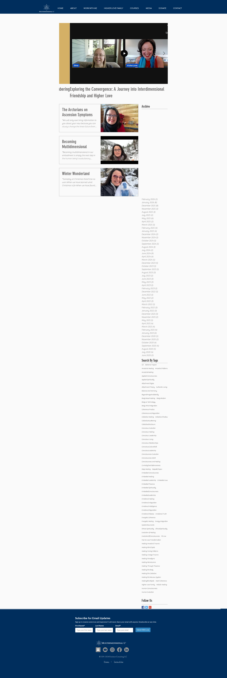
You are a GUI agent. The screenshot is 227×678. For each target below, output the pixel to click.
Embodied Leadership (149, 480)
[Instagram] (112, 649)
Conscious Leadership (149, 436)
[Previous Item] (63, 53)
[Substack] (98, 649)
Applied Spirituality (148, 380)
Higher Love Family (148, 585)
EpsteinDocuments (148, 525)
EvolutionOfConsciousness (151, 536)
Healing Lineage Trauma (150, 555)
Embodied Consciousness (150, 473)
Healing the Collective (149, 573)
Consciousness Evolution (150, 454)
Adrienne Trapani (151, 365)
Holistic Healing (161, 585)
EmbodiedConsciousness (150, 491)
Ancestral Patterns (161, 368)
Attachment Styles (148, 383)
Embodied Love (162, 480)
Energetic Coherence (148, 518)
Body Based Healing (148, 398)
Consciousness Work (149, 458)
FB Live (163, 536)
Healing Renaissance (149, 562)
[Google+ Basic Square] (150, 607)
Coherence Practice (148, 409)
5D (143, 365)
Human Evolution (148, 592)
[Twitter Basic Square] (146, 607)
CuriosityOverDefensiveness (151, 465)
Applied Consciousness (149, 376)
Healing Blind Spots (148, 547)
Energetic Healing (148, 521)
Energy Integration (161, 521)
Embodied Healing (148, 477)
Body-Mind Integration (149, 406)
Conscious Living (147, 439)
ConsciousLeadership (149, 451)
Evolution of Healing (148, 533)
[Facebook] (119, 649)
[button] (90, 8)
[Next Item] (164, 53)
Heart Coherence (161, 581)
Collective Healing (148, 417)
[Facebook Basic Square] (143, 607)
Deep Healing (146, 469)
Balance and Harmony (149, 391)
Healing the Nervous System (151, 577)
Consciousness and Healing (151, 462)
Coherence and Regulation (150, 413)
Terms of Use (118, 662)
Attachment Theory (148, 387)
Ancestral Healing (148, 368)
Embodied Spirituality (149, 488)
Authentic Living (161, 387)
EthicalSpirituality (161, 529)
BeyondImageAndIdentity (150, 395)
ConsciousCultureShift (149, 447)
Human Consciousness (149, 588)
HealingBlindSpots (148, 581)
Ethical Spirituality (148, 529)
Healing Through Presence (151, 566)
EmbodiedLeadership (149, 495)
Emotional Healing (148, 499)
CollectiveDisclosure (148, 424)
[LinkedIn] (126, 649)
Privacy (106, 662)
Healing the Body (147, 570)
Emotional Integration (149, 503)
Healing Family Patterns (150, 551)
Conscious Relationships (150, 443)
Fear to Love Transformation (151, 540)
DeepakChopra (157, 469)
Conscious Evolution (148, 428)
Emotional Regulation (149, 510)
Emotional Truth (161, 514)
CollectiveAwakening (149, 421)
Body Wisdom (161, 398)
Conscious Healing (148, 432)
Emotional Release (148, 514)
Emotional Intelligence (149, 506)
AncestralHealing (147, 372)
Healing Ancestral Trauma (150, 544)
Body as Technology (148, 402)
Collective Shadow (161, 417)
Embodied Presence (148, 484)
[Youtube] (105, 649)
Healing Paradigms (148, 559)
